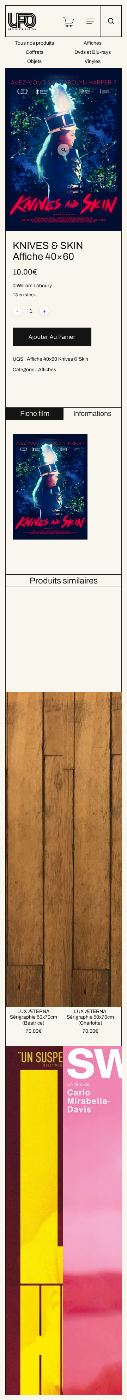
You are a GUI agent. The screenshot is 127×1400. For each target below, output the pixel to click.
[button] (90, 21)
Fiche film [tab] (34, 413)
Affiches (93, 43)
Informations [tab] (92, 413)
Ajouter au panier (52, 337)
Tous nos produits (34, 43)
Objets (34, 61)
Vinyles (93, 61)
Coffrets (34, 52)
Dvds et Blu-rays (92, 52)
